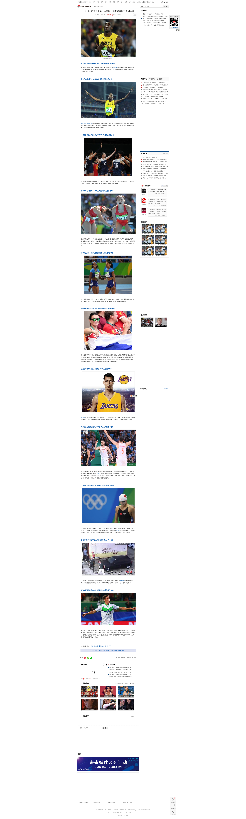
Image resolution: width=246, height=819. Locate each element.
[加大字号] (135, 14)
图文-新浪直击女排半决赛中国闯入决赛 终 (120, 667)
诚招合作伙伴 (111, 802)
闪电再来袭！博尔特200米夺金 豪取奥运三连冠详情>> (97, 79)
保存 (124, 657)
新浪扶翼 (143, 389)
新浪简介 (98, 810)
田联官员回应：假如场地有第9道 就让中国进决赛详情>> (98, 253)
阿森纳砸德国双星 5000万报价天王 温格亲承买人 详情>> (98, 590)
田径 (106, 646)
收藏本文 (119, 15)
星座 (134, 2)
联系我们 (116, 810)
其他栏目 (99, 6)
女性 (141, 2)
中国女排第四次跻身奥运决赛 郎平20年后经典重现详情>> (98, 135)
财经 (94, 2)
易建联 (83, 417)
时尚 (122, 2)
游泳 (117, 530)
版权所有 (125, 815)
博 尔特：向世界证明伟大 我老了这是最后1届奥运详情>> (98, 63)
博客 (110, 2)
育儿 (126, 2)
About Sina (104, 810)
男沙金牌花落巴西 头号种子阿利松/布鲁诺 (120, 672)
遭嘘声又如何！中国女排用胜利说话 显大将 (120, 676)
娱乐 (90, 2)
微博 (106, 2)
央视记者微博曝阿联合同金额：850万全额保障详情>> (97, 369)
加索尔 (98, 473)
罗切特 (122, 580)
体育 (86, 2)
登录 (90, 679)
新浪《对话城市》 (98, 802)
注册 (162, 2)
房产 (149, 2)
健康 (130, 2)
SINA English (134, 810)
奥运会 (91, 646)
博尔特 (115, 67)
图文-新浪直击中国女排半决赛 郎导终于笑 (120, 670)
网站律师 (127, 810)
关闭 (178, 30)
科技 (98, 2)
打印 (129, 657)
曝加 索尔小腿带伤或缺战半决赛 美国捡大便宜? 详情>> (97, 427)
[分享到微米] (85, 658)
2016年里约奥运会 (86, 123)
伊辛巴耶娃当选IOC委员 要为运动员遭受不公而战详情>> (98, 308)
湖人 (109, 646)
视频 (102, 2)
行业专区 (166, 388)
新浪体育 (109, 15)
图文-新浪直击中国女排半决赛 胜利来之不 (120, 674)
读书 (114, 2)
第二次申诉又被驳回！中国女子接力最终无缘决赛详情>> (98, 191)
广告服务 (110, 810)
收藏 (137, 2)
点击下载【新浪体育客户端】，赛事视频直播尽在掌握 (108, 650)
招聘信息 (122, 810)
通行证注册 (141, 810)
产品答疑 (147, 810)
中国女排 (101, 646)
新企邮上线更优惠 (127, 802)
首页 (78, 2)
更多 (153, 2)
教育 (118, 2)
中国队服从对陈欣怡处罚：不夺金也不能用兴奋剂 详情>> (98, 485)
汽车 (145, 2)
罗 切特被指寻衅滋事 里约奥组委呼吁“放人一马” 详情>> (98, 540)
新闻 (82, 2)
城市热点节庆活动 (83, 802)
